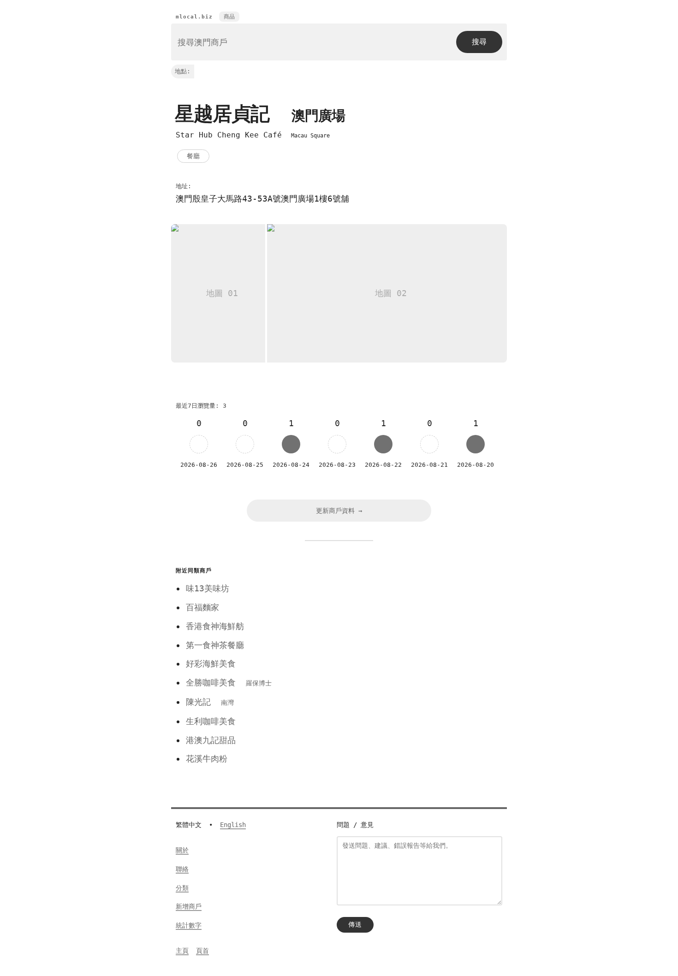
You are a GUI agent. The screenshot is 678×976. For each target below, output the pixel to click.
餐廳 (193, 156)
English (233, 824)
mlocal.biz (194, 17)
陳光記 (210, 702)
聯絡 (182, 869)
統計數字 (189, 925)
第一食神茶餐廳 (215, 645)
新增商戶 (189, 906)
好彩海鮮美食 (211, 663)
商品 (229, 16)
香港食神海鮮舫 (215, 626)
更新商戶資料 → (339, 510)
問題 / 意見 (355, 824)
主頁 (182, 950)
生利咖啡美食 (211, 721)
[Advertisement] (414, 628)
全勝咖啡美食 (229, 682)
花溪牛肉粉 (206, 758)
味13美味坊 (207, 588)
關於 (182, 850)
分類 (182, 888)
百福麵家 (202, 607)
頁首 (202, 950)
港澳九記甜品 (211, 740)
